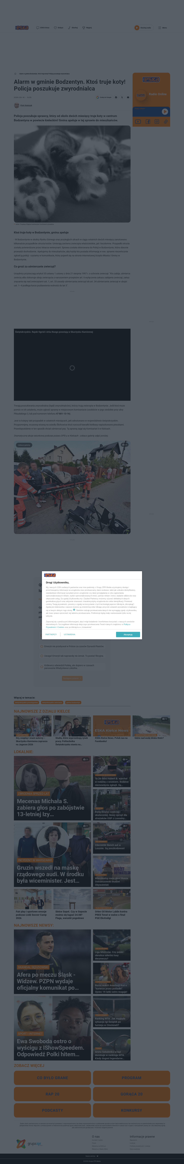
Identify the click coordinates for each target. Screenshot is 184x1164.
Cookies (60, 627)
